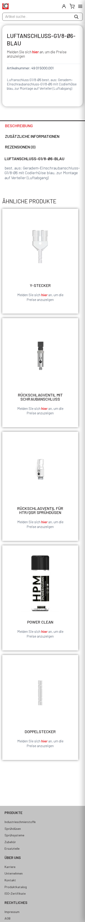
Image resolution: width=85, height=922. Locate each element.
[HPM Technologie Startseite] (5, 6)
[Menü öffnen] (80, 6)
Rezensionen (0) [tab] (20, 146)
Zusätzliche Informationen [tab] (32, 136)
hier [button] (35, 51)
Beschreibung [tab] (19, 125)
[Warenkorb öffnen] (72, 6)
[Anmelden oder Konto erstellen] (64, 6)
